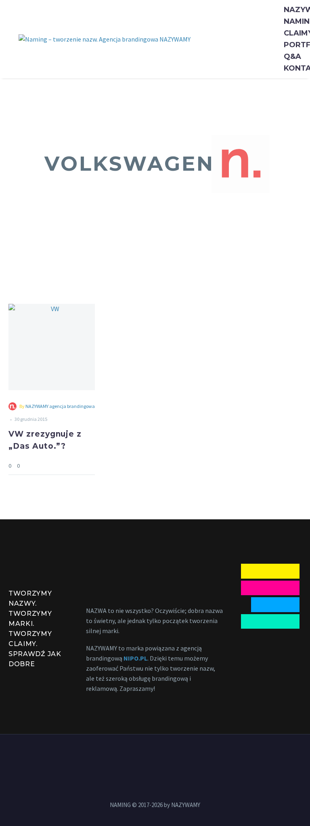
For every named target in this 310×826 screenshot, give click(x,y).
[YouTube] (155, 756)
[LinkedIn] (144, 756)
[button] (241, 164)
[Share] (92, 465)
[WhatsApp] (165, 756)
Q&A (292, 56)
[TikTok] (176, 756)
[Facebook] (134, 756)
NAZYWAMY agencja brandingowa (60, 406)
